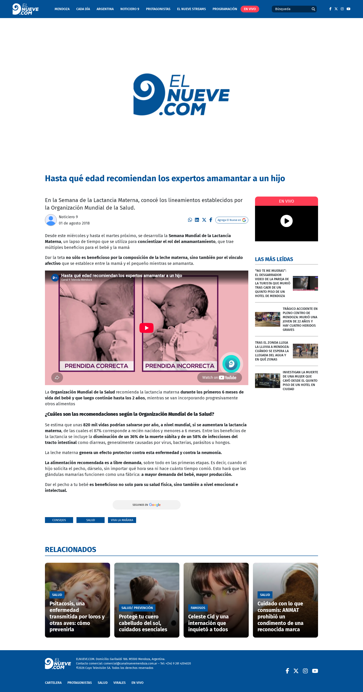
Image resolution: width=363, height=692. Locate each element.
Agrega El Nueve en (229, 220)
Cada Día (83, 9)
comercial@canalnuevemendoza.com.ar (130, 663)
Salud (90, 520)
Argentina (105, 9)
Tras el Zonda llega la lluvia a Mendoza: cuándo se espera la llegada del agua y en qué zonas (272, 351)
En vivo (250, 9)
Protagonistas (158, 9)
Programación (225, 9)
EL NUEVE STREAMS (191, 9)
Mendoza (62, 9)
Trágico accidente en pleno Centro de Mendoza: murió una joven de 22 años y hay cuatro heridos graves (300, 319)
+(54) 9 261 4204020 (178, 663)
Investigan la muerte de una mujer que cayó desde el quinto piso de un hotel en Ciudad (300, 380)
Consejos (59, 520)
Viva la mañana (122, 520)
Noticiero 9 (129, 9)
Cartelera (53, 683)
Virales (119, 683)
